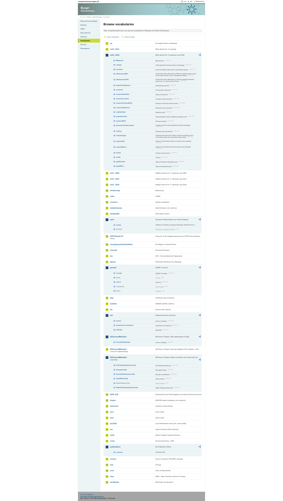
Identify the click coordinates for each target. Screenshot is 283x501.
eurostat (113, 250)
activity (118, 225)
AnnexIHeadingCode (123, 342)
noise (112, 441)
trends (118, 157)
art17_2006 (114, 173)
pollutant (119, 330)
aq (111, 43)
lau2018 (113, 423)
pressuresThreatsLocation (125, 125)
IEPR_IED (114, 394)
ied (111, 315)
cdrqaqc (119, 65)
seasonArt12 (120, 141)
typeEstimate (120, 161)
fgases (113, 262)
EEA (89, 1)
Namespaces (85, 48)
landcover (114, 406)
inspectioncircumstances (124, 325)
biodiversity (115, 190)
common (114, 202)
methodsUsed (121, 112)
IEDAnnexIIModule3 (118, 349)
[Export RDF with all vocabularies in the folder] (200, 55)
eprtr (112, 220)
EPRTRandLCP (116, 236)
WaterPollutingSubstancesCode (127, 387)
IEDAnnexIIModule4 (118, 357)
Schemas (83, 37)
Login (184, 1)
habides (113, 304)
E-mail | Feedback (86, 494)
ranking (118, 131)
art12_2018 (114, 55)
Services (83, 44)
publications (115, 447)
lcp (111, 429)
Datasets (83, 25)
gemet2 (113, 268)
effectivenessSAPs (122, 79)
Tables (82, 29)
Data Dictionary (97, 17)
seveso (113, 459)
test (111, 465)
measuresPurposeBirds (124, 103)
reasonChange (121, 135)
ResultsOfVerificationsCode (125, 374)
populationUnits (121, 116)
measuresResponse (123, 107)
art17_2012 (114, 179)
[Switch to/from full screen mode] (191, 1)
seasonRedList (121, 147)
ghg (111, 298)
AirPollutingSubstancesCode (126, 365)
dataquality (114, 214)
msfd (112, 435)
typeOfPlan (120, 166)
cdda (112, 196)
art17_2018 (114, 185)
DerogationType (121, 370)
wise (112, 476)
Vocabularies (85, 41)
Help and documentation (89, 21)
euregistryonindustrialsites (121, 244)
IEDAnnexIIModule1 (118, 337)
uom (112, 471)
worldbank (114, 482)
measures (119, 90)
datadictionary (116, 208)
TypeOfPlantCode (122, 378)
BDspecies (119, 60)
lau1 (112, 412)
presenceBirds (121, 121)
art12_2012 (114, 49)
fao (111, 256)
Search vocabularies (113, 37)
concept (119, 273)
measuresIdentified (122, 94)
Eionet (89, 17)
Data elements (85, 33)
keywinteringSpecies (123, 85)
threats (118, 153)
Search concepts (130, 37)
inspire (113, 400)
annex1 (118, 321)
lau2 (112, 418)
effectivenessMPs (122, 74)
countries (119, 69)
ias (111, 310)
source (118, 282)
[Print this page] (188, 1)
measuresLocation (122, 98)
